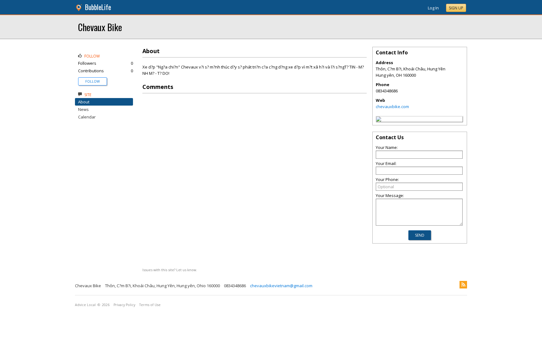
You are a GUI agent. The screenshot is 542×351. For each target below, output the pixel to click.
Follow (92, 81)
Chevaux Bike (100, 27)
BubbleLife (98, 7)
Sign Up (456, 8)
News (83, 109)
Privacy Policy (124, 305)
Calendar (87, 117)
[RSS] (463, 284)
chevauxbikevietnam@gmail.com (281, 285)
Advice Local (85, 305)
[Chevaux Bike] (378, 120)
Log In (433, 8)
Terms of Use (150, 305)
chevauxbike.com (392, 106)
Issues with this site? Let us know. (169, 269)
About (83, 102)
